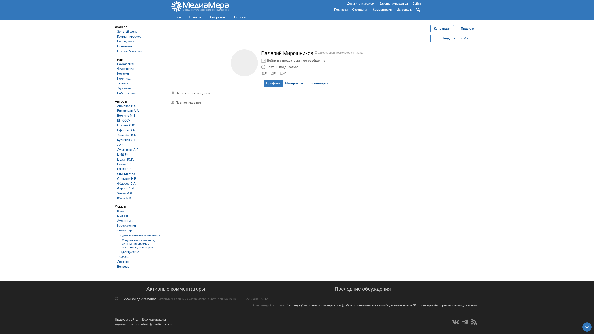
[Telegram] (465, 322)
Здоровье (124, 88)
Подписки (341, 9)
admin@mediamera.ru (156, 324)
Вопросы (239, 17)
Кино (120, 211)
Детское (123, 261)
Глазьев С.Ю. (126, 125)
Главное (195, 17)
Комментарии (382, 9)
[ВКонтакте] (455, 322)
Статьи (124, 257)
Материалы (404, 9)
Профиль (273, 83)
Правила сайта (126, 319)
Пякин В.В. (124, 169)
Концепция (442, 28)
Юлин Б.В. (124, 198)
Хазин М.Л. (125, 193)
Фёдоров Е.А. (126, 183)
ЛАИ (120, 145)
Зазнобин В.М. (127, 135)
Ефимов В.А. (126, 130)
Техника (122, 83)
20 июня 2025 (256, 299)
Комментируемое (129, 36)
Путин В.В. (124, 164)
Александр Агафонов (140, 299)
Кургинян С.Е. (127, 140)
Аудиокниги (125, 220)
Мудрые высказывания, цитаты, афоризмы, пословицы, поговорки (138, 243)
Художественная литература (139, 235)
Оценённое (124, 46)
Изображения (126, 225)
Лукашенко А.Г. (128, 149)
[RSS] (474, 322)
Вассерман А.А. (128, 110)
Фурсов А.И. (126, 188)
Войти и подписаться (282, 67)
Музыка (122, 216)
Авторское (217, 17)
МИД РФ (123, 154)
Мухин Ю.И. (125, 159)
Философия (125, 69)
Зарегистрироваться (393, 3)
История (123, 73)
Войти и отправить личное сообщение (296, 60)
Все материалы (154, 319)
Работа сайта (126, 93)
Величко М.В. (126, 115)
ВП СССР (124, 120)
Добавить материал (361, 3)
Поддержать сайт (455, 38)
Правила (467, 28)
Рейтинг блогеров (129, 51)
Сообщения (360, 9)
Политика (123, 78)
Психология (125, 64)
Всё (178, 17)
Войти (417, 3)
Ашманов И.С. (127, 106)
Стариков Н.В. (127, 178)
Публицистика (129, 252)
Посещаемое (126, 41)
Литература (125, 230)
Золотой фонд (127, 31)
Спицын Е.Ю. (126, 174)
